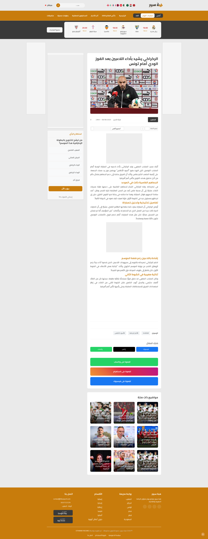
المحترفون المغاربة (79, 15)
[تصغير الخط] (147, 128)
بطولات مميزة (62, 15)
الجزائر (129, 503)
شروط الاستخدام (100, 535)
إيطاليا (99, 507)
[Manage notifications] (203, 534)
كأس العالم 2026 (108, 15)
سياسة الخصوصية (115, 535)
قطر (130, 515)
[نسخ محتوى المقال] (92, 128)
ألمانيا (100, 515)
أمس (158, 15)
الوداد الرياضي (74, 172)
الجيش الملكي (74, 157)
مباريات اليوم (148, 15)
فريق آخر (76, 180)
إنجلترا (100, 503)
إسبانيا (100, 499)
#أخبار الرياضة (134, 333)
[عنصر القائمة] (134, 5)
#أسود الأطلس (120, 333)
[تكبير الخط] (142, 128)
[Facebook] (100, 5)
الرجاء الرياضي (74, 165)
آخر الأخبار (94, 15)
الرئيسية (122, 15)
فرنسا (100, 511)
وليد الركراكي (127, 167)
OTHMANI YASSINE (82, 530)
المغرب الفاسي (74, 150)
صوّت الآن (65, 189)
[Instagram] (96, 5)
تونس (129, 507)
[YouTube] (92, 5)
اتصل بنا (90, 535)
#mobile (146, 333)
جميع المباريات (54, 29)
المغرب (153, 119)
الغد (137, 15)
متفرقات (50, 15)
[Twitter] (154, 507)
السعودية (128, 519)
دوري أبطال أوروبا (95, 519)
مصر (130, 511)
